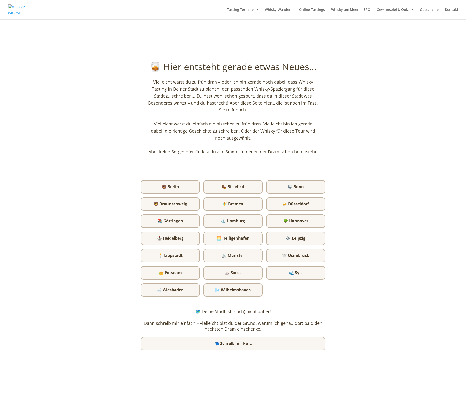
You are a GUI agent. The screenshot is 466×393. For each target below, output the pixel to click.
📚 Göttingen (170, 221)
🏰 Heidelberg (170, 238)
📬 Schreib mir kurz (233, 343)
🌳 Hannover (295, 221)
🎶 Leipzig (295, 238)
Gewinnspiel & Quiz (393, 10)
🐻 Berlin (170, 186)
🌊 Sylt (295, 272)
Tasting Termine (240, 10)
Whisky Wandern (279, 10)
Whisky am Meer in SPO (350, 10)
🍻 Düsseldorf (295, 204)
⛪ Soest (233, 272)
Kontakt (451, 10)
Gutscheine (429, 10)
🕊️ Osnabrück (295, 255)
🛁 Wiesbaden (170, 290)
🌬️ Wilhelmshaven (233, 290)
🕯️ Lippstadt (170, 255)
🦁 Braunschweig (170, 204)
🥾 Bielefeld (233, 186)
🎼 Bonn (296, 186)
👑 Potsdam (170, 272)
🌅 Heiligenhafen (233, 238)
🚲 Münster (233, 255)
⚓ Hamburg (233, 221)
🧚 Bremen (232, 204)
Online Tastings (312, 10)
